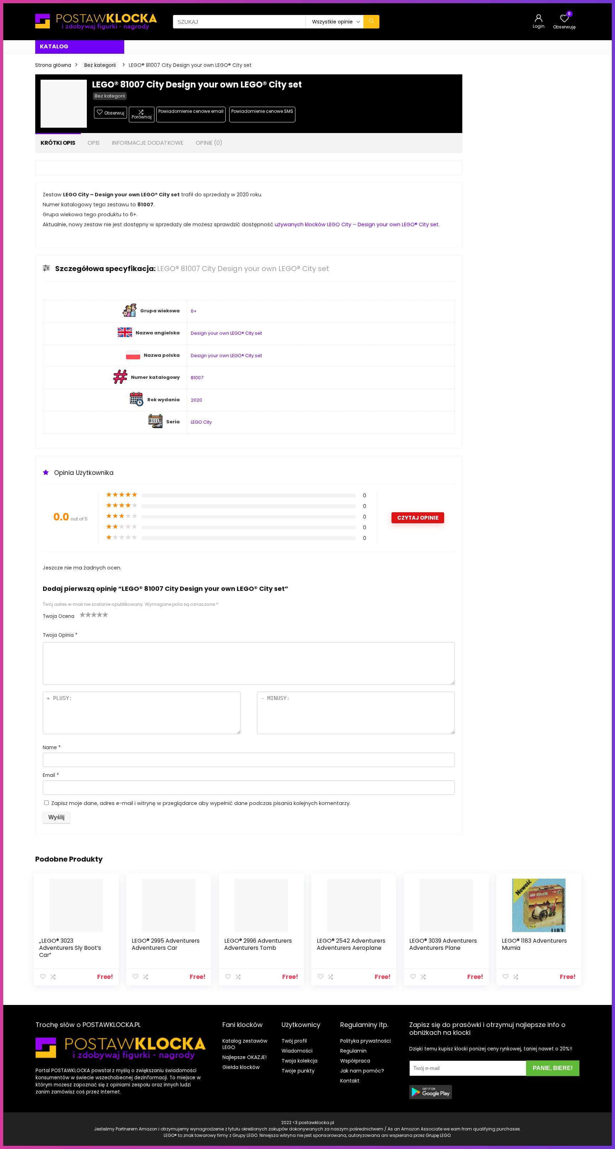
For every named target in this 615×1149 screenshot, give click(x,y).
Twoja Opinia (60, 635)
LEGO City (201, 422)
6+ (194, 311)
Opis (94, 143)
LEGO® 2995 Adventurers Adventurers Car (166, 944)
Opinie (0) (209, 143)
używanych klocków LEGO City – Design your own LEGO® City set (356, 224)
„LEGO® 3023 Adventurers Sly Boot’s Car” (70, 948)
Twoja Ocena (58, 616)
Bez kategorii (100, 65)
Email (51, 775)
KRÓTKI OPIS (58, 143)
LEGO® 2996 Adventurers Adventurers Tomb (258, 944)
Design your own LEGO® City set (226, 333)
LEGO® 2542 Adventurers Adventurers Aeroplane (351, 944)
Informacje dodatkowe (148, 143)
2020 (196, 400)
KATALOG (54, 46)
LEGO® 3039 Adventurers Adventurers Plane (443, 944)
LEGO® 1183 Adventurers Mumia (534, 944)
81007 (197, 377)
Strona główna (53, 65)
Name (52, 747)
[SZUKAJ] (371, 21)
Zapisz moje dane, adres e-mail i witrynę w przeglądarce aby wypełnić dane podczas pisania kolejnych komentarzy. (201, 803)
